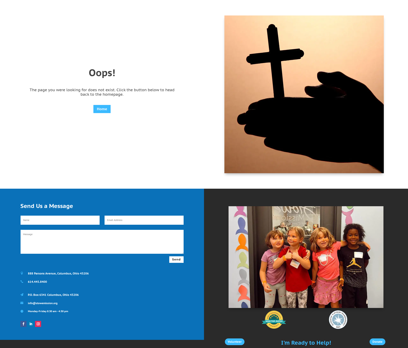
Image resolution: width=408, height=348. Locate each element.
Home (102, 109)
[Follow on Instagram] (38, 324)
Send (176, 259)
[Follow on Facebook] (23, 324)
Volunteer (235, 342)
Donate (377, 342)
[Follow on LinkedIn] (31, 324)
